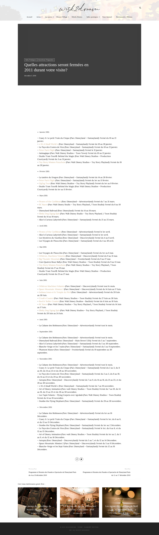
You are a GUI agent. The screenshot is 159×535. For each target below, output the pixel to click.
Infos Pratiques (30, 60)
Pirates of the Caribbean (50, 201)
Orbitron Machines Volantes (52, 286)
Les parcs (48, 17)
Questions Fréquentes (46, 60)
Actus (39, 17)
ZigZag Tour (44, 183)
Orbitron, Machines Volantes (52, 256)
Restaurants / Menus (124, 17)
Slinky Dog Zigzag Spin (49, 213)
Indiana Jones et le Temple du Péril (55, 292)
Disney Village (61, 17)
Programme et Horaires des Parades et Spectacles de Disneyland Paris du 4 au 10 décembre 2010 (52, 472)
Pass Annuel (107, 17)
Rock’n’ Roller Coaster (49, 301)
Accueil (29, 17)
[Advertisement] (79, 112)
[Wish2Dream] (79, 7)
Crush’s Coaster (46, 298)
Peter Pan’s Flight (47, 150)
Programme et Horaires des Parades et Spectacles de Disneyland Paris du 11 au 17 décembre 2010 (106, 472)
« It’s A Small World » (48, 144)
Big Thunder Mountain (49, 259)
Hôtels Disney (77, 17)
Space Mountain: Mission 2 (51, 289)
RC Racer (43, 204)
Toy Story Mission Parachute (52, 162)
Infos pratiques (92, 17)
